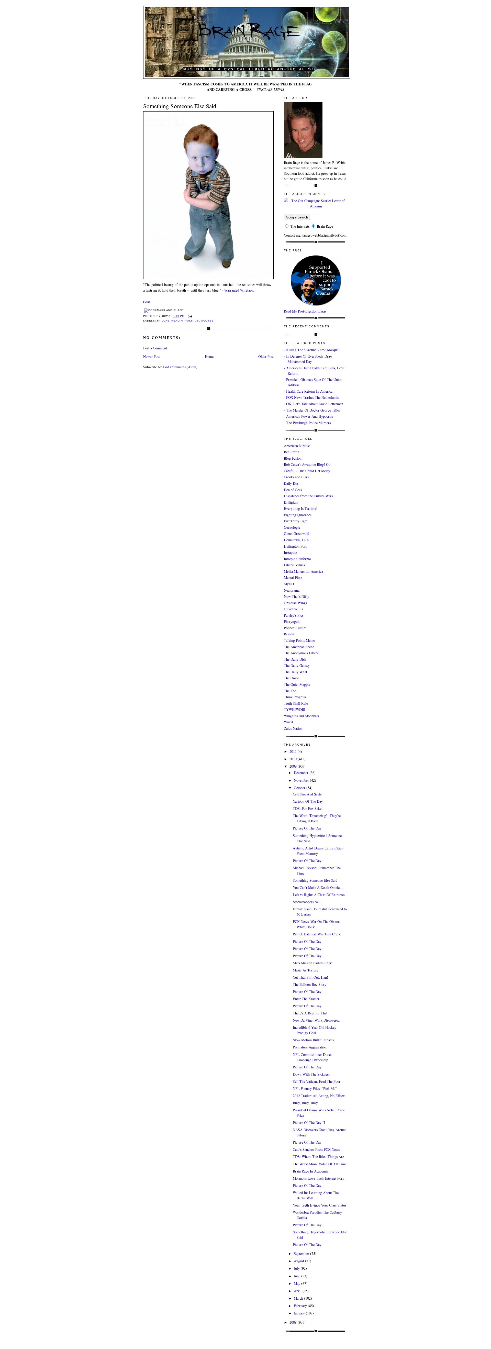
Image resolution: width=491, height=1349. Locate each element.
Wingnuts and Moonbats (301, 715)
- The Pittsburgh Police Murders (307, 422)
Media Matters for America (303, 571)
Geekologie (292, 527)
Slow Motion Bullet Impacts (313, 1039)
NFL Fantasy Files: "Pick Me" (315, 1088)
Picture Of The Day (307, 828)
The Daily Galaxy (297, 665)
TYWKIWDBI (294, 709)
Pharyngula (292, 621)
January (300, 1313)
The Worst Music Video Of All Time (320, 1164)
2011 (293, 751)
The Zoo (290, 690)
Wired (288, 722)
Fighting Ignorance (297, 514)
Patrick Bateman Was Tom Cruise (317, 934)
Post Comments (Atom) (180, 366)
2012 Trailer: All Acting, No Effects (319, 1095)
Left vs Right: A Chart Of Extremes (319, 894)
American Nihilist (297, 445)
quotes (207, 320)
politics (192, 320)
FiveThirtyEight (295, 520)
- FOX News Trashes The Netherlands (311, 397)
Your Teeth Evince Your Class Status (319, 1205)
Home (209, 356)
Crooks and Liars (296, 476)
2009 (293, 766)
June (297, 1276)
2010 (293, 758)
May (297, 1283)
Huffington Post (295, 546)
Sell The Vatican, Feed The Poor (316, 1081)
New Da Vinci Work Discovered (316, 1020)
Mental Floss (293, 577)
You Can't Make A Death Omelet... (318, 887)
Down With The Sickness (311, 1074)
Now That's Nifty (296, 596)
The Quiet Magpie (297, 684)
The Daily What (295, 671)
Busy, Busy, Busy (305, 1102)
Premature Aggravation (310, 1047)
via (146, 301)
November (302, 780)
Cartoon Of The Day (308, 801)
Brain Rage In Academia (310, 1171)
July (297, 1268)
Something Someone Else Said (179, 106)
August (299, 1260)
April (298, 1290)
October (300, 787)
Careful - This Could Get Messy (307, 470)
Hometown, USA (296, 539)
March (299, 1298)
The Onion (291, 678)
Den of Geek (293, 489)
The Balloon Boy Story (309, 984)
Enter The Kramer (306, 998)
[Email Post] (189, 316)
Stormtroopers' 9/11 (307, 901)
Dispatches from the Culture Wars (308, 495)
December (301, 772)
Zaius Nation (293, 728)
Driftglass (291, 502)
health (177, 320)
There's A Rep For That (310, 1013)
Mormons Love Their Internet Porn (318, 1178)
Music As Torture (305, 970)
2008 (293, 1322)
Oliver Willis (293, 608)
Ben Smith (291, 451)
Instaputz (290, 552)
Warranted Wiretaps (238, 290)
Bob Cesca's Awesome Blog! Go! (308, 464)
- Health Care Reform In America (308, 391)
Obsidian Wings (295, 602)
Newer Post (151, 356)
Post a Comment (155, 348)
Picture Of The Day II (309, 1122)
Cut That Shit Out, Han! (310, 977)
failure (163, 320)
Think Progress (295, 696)
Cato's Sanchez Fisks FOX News (316, 1149)
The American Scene (299, 646)
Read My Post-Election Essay (305, 311)
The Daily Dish (295, 659)
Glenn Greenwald (296, 533)
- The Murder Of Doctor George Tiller (312, 410)
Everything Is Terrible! (300, 508)
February (301, 1305)
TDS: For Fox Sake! (308, 808)
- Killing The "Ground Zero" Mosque (311, 349)
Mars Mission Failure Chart (312, 962)
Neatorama (291, 590)
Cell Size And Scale (307, 794)
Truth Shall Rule (296, 703)
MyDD (289, 583)
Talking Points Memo (299, 640)
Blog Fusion (293, 458)
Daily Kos (291, 483)
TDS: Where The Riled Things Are (318, 1156)
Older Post (266, 356)
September (302, 1253)
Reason (289, 634)
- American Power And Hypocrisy (308, 416)
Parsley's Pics (293, 615)
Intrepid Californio (297, 558)
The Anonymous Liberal (301, 652)
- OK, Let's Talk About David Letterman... (315, 403)
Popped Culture (295, 627)
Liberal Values (294, 564)
